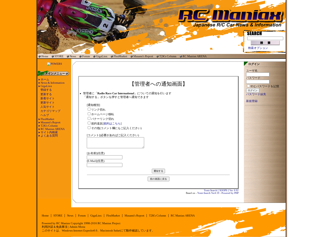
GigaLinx (101, 56)
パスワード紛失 (256, 94)
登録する (46, 89)
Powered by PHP (230, 193)
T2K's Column (167, 56)
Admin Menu (77, 226)
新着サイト (47, 98)
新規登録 (252, 101)
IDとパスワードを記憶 (264, 86)
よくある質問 (49, 135)
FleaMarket (120, 56)
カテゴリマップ (50, 111)
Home (44, 56)
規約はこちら (112, 123)
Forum (86, 56)
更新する (46, 94)
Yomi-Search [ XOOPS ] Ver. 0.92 (221, 190)
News (73, 56)
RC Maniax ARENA (195, 56)
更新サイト (47, 102)
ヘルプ (44, 115)
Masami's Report (143, 56)
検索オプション (258, 48)
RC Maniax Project (109, 223)
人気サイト (47, 106)
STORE (59, 56)
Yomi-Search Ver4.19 (208, 193)
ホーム (45, 79)
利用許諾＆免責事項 (54, 226)
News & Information (53, 82)
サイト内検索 (49, 132)
